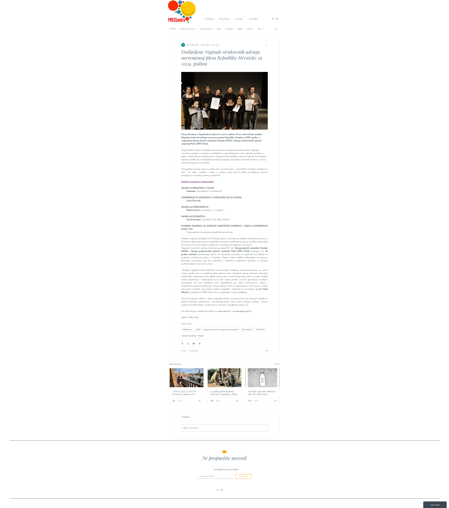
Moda (219, 29)
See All (276, 364)
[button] (276, 29)
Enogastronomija (206, 29)
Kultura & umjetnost (187, 29)
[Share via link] (199, 343)
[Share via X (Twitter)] (188, 343)
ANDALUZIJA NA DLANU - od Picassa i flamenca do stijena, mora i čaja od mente (185, 393)
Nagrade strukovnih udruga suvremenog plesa (221, 329)
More (259, 29)
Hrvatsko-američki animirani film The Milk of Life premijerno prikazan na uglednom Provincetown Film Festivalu (261, 393)
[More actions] (266, 45)
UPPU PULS (260, 329)
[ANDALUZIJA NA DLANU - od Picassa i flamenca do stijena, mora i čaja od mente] (186, 377)
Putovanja (229, 29)
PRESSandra (187, 329)
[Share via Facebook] (182, 343)
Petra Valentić (247, 329)
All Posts (173, 29)
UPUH (198, 329)
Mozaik (239, 29)
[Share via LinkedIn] (194, 343)
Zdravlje (250, 29)
